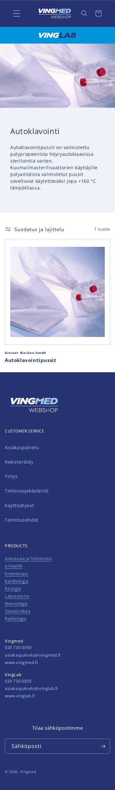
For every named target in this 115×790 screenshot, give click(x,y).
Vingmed (28, 771)
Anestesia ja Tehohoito (28, 558)
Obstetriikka (17, 611)
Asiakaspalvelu (22, 447)
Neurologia (16, 603)
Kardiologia (16, 581)
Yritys (11, 476)
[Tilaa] (103, 746)
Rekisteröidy (19, 462)
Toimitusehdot (21, 520)
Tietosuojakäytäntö (27, 491)
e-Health (14, 566)
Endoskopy (16, 573)
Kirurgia (13, 588)
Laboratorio (17, 596)
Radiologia (16, 618)
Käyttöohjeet (19, 505)
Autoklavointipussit (30, 360)
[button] (84, 13)
